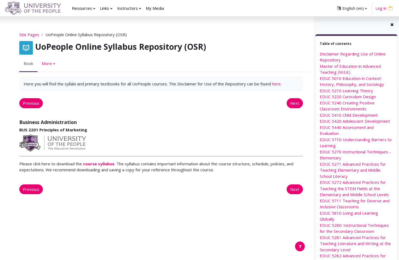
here (276, 83)
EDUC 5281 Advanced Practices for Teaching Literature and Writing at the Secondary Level (355, 243)
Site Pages (29, 34)
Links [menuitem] (104, 8)
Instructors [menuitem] (127, 8)
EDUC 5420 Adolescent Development (355, 121)
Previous (31, 103)
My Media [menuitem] (155, 8)
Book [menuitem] (28, 63)
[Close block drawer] (392, 25)
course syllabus (99, 163)
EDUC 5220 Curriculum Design (348, 96)
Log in (381, 8)
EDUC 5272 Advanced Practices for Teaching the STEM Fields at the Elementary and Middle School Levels (354, 188)
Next (294, 103)
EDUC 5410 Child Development (349, 115)
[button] (352, 8)
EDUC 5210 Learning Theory (346, 90)
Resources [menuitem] (82, 8)
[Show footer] (300, 246)
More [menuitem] (47, 63)
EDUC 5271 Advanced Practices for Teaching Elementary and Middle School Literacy (353, 170)
